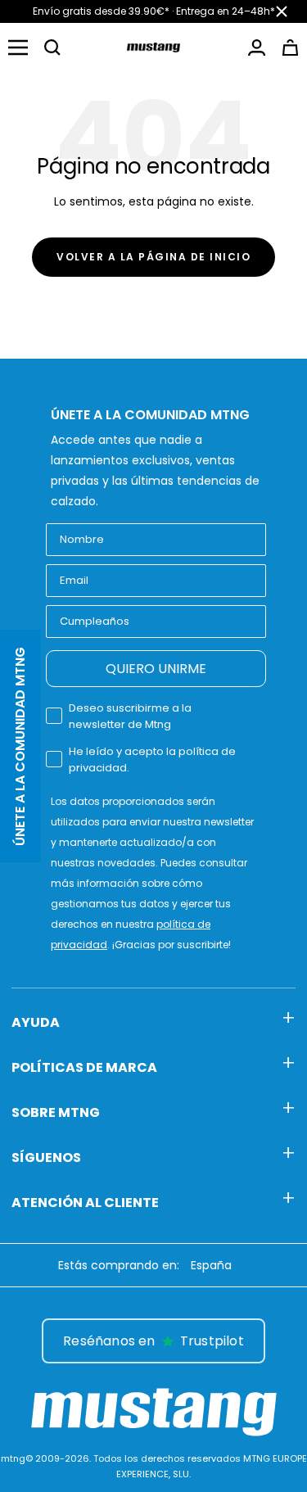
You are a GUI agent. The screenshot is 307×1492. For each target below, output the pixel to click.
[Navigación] (18, 47)
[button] (52, 47)
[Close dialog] (291, 1308)
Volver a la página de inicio (153, 257)
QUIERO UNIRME (156, 668)
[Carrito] (290, 47)
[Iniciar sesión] (256, 47)
